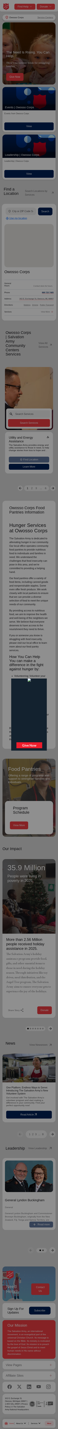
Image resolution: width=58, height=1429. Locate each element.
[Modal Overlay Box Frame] (29, 715)
